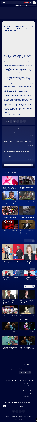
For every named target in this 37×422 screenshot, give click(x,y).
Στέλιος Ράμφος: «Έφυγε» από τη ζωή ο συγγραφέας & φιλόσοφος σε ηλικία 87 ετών (27, 348)
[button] (34, 2)
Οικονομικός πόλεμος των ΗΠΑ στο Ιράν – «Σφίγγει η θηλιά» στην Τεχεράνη (15, 156)
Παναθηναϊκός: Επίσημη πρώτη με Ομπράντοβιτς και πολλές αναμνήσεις (15, 136)
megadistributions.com (18, 419)
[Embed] (24, 121)
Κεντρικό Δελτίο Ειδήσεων (6, 278)
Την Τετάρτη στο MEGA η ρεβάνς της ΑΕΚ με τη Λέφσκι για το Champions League (16, 146)
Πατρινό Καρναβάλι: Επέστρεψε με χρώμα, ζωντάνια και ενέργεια (9, 218)
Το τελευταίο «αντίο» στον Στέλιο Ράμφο (9, 333)
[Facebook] (11, 121)
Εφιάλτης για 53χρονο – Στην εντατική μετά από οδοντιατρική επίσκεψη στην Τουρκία (17, 160)
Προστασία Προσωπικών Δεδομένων (10, 414)
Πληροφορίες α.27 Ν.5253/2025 (11, 416)
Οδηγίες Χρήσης (21, 414)
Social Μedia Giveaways (26, 417)
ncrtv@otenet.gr (26, 396)
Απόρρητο (36, 420)
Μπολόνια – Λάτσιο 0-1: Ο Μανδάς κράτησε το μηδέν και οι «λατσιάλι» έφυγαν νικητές (17, 132)
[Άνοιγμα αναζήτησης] (31, 2)
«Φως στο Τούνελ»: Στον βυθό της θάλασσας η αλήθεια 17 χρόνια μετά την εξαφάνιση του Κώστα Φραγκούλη (9, 188)
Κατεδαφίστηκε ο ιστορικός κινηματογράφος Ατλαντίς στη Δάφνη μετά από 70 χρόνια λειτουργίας (10, 318)
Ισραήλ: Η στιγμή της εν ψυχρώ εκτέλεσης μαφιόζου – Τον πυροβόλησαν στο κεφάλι (17, 151)
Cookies (26, 414)
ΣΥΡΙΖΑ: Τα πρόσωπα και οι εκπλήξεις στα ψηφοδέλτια (9, 232)
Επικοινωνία (20, 416)
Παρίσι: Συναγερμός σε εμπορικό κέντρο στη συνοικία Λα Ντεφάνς (27, 218)
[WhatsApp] (17, 121)
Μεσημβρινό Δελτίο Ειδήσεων (28, 278)
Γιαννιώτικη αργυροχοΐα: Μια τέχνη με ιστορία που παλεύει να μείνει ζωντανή (10, 348)
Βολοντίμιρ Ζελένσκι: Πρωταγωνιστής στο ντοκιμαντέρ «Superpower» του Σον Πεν (9, 203)
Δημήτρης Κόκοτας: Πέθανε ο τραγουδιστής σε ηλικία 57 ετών (26, 302)
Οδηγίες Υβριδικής (10, 417)
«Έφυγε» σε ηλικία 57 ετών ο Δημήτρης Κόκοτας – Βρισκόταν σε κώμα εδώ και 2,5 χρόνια (9, 302)
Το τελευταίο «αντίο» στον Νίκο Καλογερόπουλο (24, 333)
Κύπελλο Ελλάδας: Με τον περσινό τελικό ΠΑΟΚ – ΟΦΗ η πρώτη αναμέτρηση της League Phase (18, 142)
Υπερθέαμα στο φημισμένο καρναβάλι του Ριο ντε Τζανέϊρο (26, 203)
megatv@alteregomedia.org (26, 390)
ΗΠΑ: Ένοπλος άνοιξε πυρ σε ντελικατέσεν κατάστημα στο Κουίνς (26, 188)
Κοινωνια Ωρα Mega (7, 262)
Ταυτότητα (31, 414)
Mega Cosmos (17, 417)
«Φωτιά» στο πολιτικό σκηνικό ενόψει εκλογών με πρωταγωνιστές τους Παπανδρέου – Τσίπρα (25, 232)
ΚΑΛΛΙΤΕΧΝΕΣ (18, 114)
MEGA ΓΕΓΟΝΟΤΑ (11, 114)
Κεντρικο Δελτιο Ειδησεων (29, 262)
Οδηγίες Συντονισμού (27, 416)
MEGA (6, 114)
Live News (18, 261)
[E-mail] (21, 121)
